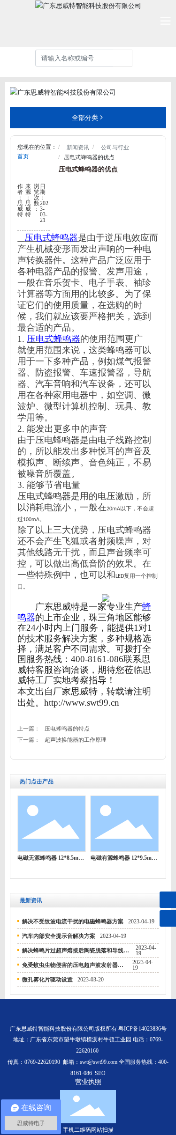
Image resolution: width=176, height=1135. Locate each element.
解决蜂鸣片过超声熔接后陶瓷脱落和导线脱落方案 (84, 950)
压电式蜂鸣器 (51, 238)
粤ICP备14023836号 (142, 1028)
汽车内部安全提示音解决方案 (58, 936)
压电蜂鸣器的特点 (67, 728)
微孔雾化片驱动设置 (47, 979)
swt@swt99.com (98, 1062)
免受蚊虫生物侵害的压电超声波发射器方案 (75, 965)
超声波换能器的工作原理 (76, 740)
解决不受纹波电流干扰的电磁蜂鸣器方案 (72, 921)
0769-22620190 (42, 1062)
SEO (100, 1073)
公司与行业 (115, 147)
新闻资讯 (78, 147)
